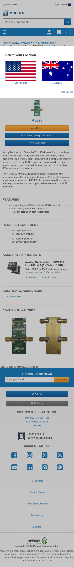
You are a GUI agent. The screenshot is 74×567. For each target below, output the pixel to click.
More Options (66, 92)
